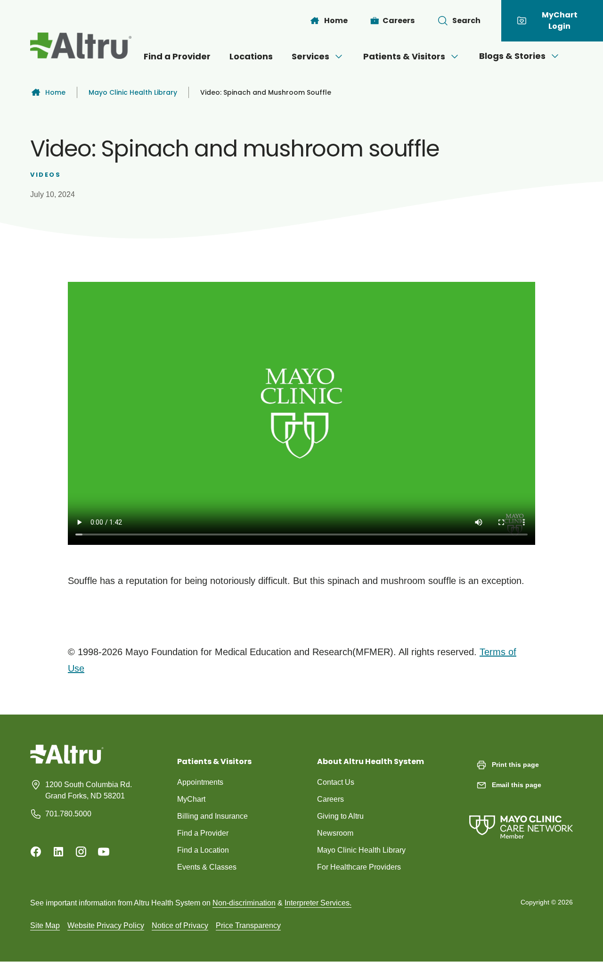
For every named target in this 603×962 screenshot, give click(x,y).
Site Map (45, 925)
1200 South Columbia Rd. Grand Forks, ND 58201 (88, 790)
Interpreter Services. (318, 903)
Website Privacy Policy (105, 925)
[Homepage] (67, 761)
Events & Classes (206, 867)
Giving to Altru (340, 816)
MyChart (191, 799)
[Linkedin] (58, 851)
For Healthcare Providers (359, 867)
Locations (251, 56)
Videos (45, 175)
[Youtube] (103, 851)
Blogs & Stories (512, 56)
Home (55, 92)
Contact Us (335, 782)
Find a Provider (177, 56)
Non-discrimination (244, 903)
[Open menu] (338, 56)
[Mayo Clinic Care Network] (521, 818)
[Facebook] (35, 851)
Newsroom (335, 833)
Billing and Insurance (212, 816)
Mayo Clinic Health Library (133, 92)
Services (310, 56)
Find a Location (203, 850)
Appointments (200, 782)
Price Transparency (248, 925)
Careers (330, 799)
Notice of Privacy (180, 925)
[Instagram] (81, 851)
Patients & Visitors (404, 56)
